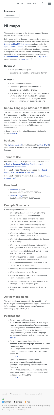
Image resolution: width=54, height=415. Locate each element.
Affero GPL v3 (25, 59)
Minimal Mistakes (21, 410)
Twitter (7, 402)
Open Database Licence (13, 47)
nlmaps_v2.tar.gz (16, 196)
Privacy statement (16, 394)
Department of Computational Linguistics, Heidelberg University (29, 405)
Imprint (4, 394)
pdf (11, 338)
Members (31, 3)
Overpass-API (42, 57)
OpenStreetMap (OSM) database (17, 44)
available (13, 133)
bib (15, 338)
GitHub (19, 402)
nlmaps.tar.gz (15, 190)
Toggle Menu (11, 15)
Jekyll (12, 410)
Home (20, 3)
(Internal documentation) (33, 394)
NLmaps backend (11, 57)
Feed (28, 402)
